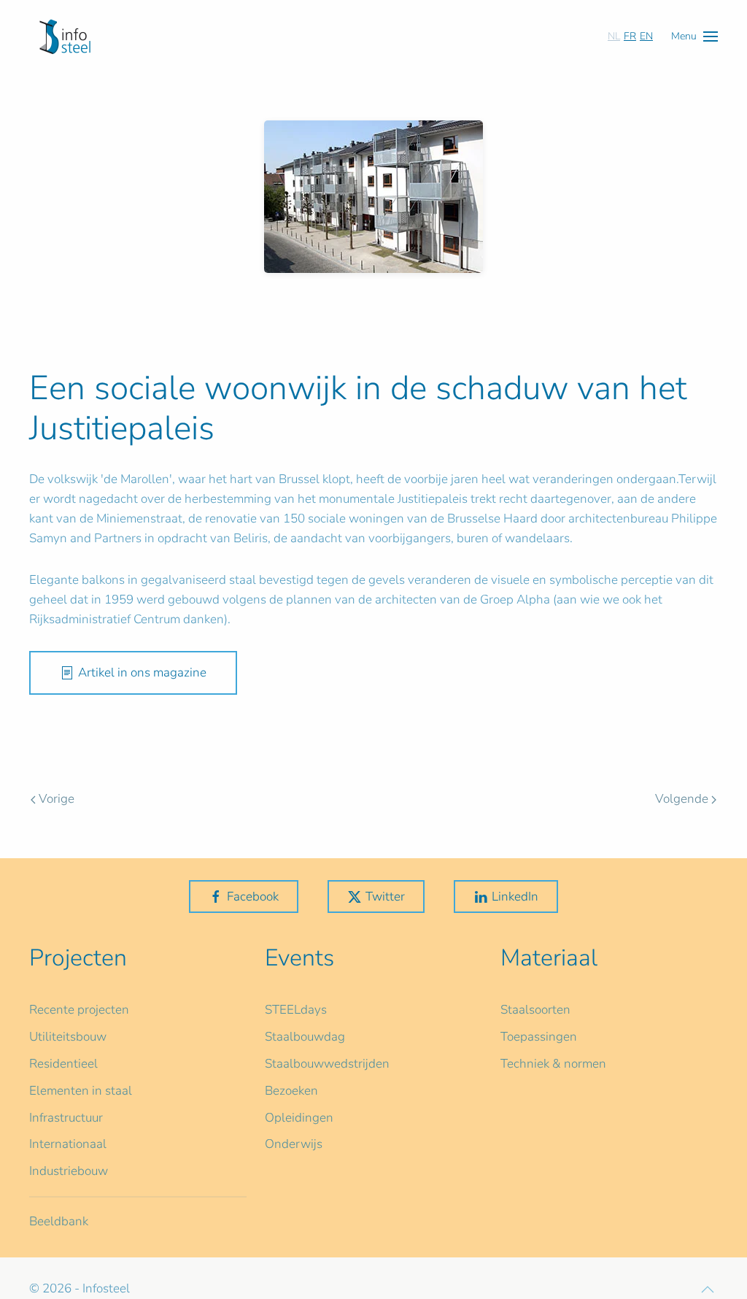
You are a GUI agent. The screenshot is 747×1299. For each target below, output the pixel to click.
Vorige (56, 798)
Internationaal (68, 1144)
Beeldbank (58, 1221)
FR (630, 36)
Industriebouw (68, 1171)
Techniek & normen (553, 1063)
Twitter (385, 896)
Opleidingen (299, 1117)
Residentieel (63, 1063)
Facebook (253, 896)
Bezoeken (291, 1090)
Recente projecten (79, 1009)
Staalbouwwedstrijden (327, 1063)
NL (614, 36)
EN (646, 36)
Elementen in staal (80, 1090)
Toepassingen (538, 1036)
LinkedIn (515, 896)
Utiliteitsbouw (68, 1036)
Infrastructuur (66, 1117)
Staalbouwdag (305, 1036)
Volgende (681, 798)
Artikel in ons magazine (142, 672)
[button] (694, 36)
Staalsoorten (535, 1009)
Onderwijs (293, 1144)
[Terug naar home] (65, 36)
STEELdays (296, 1009)
